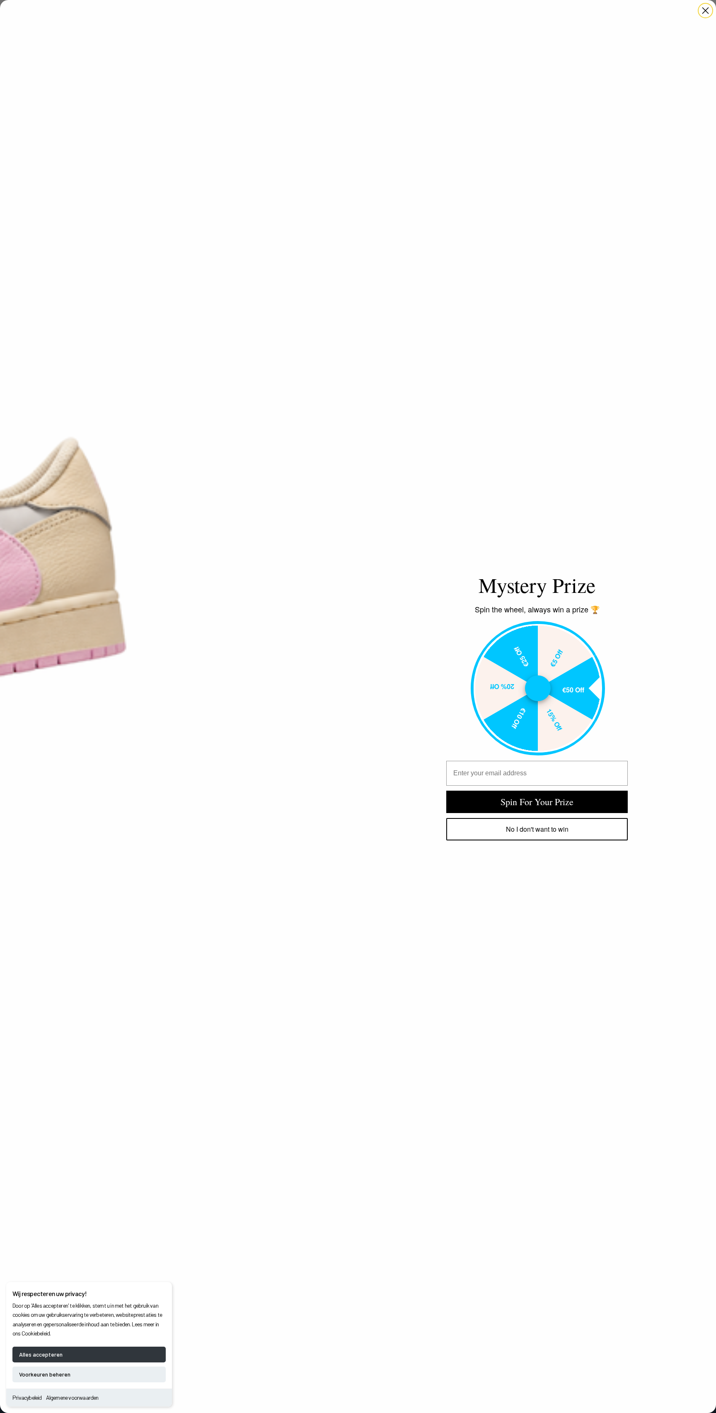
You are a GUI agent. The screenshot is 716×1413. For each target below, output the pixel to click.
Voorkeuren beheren (44, 1374)
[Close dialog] (705, 10)
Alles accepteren (41, 1354)
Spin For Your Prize (537, 802)
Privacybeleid (27, 1397)
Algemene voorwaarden (72, 1397)
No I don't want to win (537, 829)
